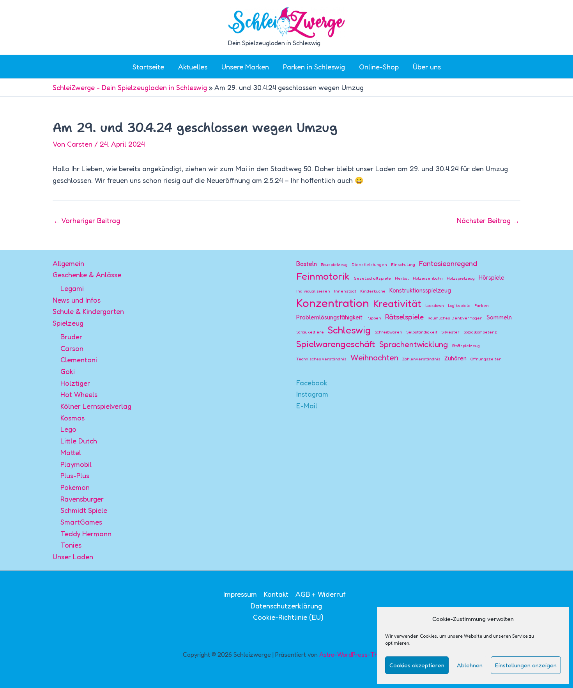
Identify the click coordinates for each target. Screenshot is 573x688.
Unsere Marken (245, 66)
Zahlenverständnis (421, 359)
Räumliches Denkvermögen (455, 318)
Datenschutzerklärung (286, 605)
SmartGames (81, 522)
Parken (481, 305)
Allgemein (68, 263)
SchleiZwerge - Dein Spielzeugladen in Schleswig (130, 87)
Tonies (70, 545)
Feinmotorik (323, 276)
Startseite (148, 66)
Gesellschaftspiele (372, 278)
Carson (71, 348)
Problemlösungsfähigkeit (329, 317)
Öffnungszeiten (486, 359)
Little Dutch (78, 440)
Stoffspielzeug (466, 345)
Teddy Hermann (85, 533)
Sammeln (499, 317)
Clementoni (78, 359)
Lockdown (434, 305)
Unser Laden (73, 556)
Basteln (306, 264)
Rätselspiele (404, 316)
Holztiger (75, 383)
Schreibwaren (388, 332)
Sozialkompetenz (480, 332)
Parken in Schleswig (314, 66)
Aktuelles (192, 66)
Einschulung (403, 264)
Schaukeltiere (310, 332)
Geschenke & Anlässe (87, 274)
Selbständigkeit (421, 332)
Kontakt (276, 594)
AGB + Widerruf (320, 594)
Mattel (70, 452)
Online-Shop (379, 66)
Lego (68, 429)
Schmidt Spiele (83, 510)
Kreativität (397, 303)
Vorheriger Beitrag (86, 220)
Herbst (402, 278)
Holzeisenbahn (428, 278)
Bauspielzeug (334, 264)
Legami (72, 288)
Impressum (240, 594)
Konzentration (332, 303)
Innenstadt (345, 291)
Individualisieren (313, 291)
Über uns (427, 66)
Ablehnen (470, 665)
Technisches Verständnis (321, 359)
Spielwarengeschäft (335, 343)
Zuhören (455, 358)
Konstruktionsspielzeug (420, 290)
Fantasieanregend (448, 263)
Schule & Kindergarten (88, 311)
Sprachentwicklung (413, 344)
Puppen (373, 318)
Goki (67, 371)
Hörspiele (491, 277)
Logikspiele (459, 305)
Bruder (71, 336)
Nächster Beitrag (488, 220)
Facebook (311, 382)
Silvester (450, 332)
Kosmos (72, 417)
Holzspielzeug (461, 278)
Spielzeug (68, 323)
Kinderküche (373, 291)
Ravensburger (82, 499)
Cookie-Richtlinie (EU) (288, 617)
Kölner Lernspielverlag (95, 406)
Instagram (312, 394)
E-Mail (306, 405)
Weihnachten (374, 357)
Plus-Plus (74, 475)
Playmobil (76, 464)
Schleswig (349, 330)
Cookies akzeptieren (416, 665)
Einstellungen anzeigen (526, 665)
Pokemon (75, 487)
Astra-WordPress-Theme (354, 654)
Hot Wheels (78, 394)
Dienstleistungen (369, 264)
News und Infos (77, 300)
